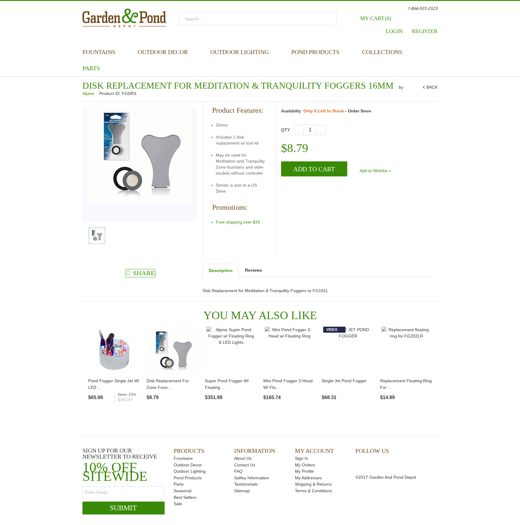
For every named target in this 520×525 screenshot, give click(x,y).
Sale (178, 503)
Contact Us (244, 464)
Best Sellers (185, 497)
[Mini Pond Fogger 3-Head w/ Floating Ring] (289, 351)
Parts (91, 68)
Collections (382, 52)
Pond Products (315, 52)
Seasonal (182, 490)
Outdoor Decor (163, 52)
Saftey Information (251, 477)
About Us (243, 458)
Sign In (301, 458)
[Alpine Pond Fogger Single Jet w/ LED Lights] (114, 351)
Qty (285, 129)
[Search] (330, 18)
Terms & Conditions (313, 490)
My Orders (305, 464)
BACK (431, 87)
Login (394, 31)
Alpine (88, 93)
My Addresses (308, 477)
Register (425, 31)
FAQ (238, 471)
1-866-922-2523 (422, 8)
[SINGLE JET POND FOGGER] (348, 351)
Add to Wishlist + (375, 170)
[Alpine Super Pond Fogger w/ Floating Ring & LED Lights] (231, 351)
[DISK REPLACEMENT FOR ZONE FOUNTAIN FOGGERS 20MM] (173, 351)
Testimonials (246, 484)
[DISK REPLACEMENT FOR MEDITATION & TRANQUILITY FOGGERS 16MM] (97, 235)
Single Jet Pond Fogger (344, 380)
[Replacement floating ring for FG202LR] (406, 351)
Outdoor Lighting (239, 52)
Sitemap (242, 490)
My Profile (304, 471)
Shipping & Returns (313, 484)
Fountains (98, 52)
